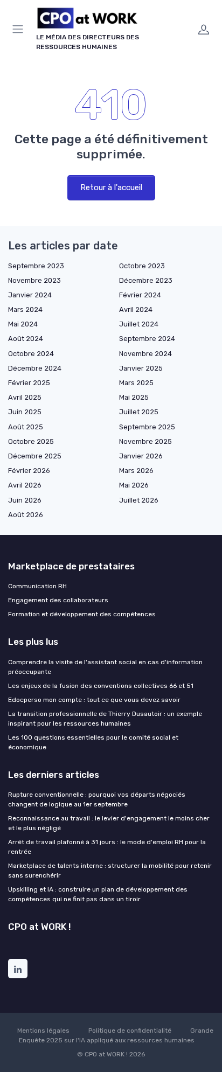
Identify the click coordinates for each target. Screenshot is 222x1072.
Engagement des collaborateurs (58, 600)
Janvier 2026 (141, 456)
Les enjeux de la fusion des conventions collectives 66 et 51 (100, 686)
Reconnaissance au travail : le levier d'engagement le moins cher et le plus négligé (109, 823)
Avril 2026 (24, 485)
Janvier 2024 (30, 295)
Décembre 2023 (145, 280)
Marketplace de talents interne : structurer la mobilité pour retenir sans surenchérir (110, 870)
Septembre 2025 (147, 427)
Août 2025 (25, 427)
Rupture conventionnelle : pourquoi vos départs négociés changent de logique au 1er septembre (96, 799)
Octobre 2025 (31, 441)
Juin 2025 (24, 412)
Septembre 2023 (36, 266)
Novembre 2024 (145, 354)
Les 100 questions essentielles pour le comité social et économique (93, 742)
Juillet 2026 (138, 500)
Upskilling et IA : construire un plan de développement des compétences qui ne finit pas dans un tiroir (98, 894)
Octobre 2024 (31, 354)
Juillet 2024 (138, 324)
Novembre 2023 (34, 280)
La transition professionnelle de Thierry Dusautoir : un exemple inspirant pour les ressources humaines (105, 718)
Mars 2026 (136, 471)
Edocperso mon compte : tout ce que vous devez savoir (94, 700)
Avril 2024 (135, 309)
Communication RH (37, 586)
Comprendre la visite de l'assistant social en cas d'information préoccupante (105, 667)
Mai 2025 (134, 397)
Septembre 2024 (147, 339)
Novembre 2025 (145, 441)
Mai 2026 (134, 485)
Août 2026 (25, 515)
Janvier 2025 (141, 368)
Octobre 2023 (142, 266)
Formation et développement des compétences (82, 614)
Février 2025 (29, 383)
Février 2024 (140, 295)
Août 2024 (25, 339)
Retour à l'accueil (111, 187)
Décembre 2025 (34, 456)
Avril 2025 (24, 397)
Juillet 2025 (138, 412)
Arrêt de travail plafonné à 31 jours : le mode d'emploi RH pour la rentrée (107, 846)
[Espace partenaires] (203, 29)
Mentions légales (43, 1030)
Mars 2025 (136, 383)
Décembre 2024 (34, 368)
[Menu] (20, 29)
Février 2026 (29, 471)
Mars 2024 (25, 309)
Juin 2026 (24, 500)
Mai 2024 (23, 324)
